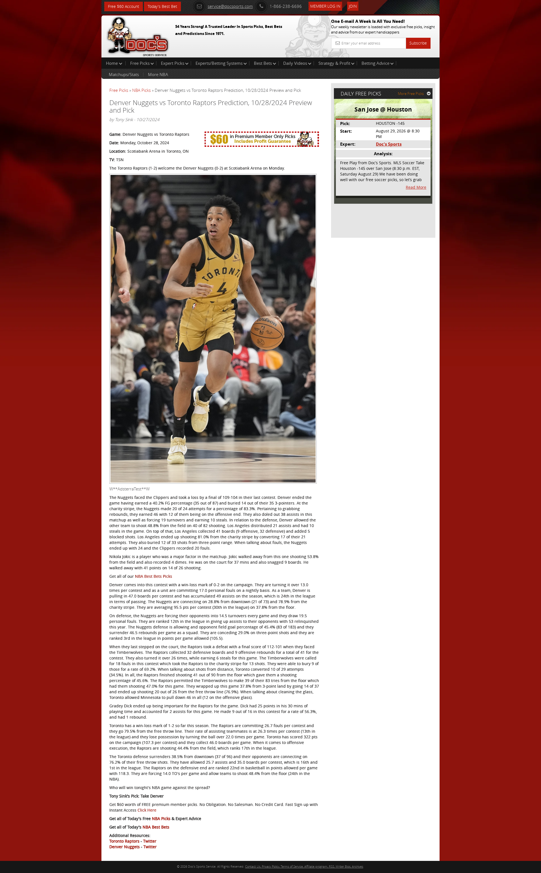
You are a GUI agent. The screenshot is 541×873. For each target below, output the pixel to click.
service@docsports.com (230, 6)
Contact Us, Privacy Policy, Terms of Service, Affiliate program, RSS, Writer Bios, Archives (304, 866)
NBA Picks (141, 90)
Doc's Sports (389, 144)
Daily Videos (295, 63)
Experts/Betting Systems (219, 63)
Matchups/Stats (124, 74)
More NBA (158, 74)
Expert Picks (172, 63)
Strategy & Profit (334, 63)
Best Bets (263, 63)
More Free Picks (411, 93)
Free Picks (140, 63)
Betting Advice (375, 63)
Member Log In (325, 6)
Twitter (149, 841)
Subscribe (418, 43)
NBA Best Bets (156, 827)
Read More (416, 187)
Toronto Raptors (124, 841)
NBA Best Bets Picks (153, 576)
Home (112, 63)
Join (353, 6)
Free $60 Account (123, 6)
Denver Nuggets (124, 846)
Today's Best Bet (162, 6)
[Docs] (138, 35)
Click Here (147, 810)
